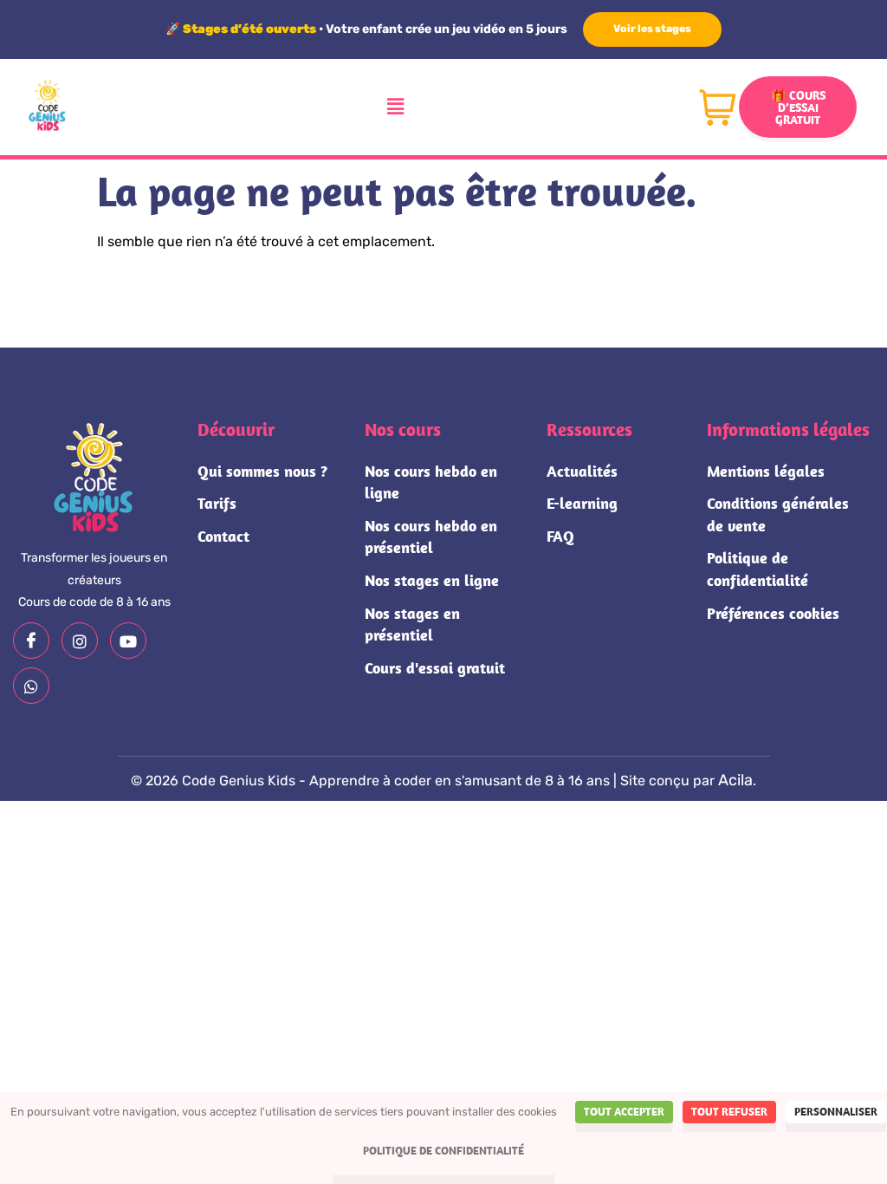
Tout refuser (729, 1111)
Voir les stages (652, 29)
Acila (735, 780)
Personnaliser (835, 1111)
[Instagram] (80, 640)
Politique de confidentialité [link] (443, 1150)
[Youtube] (128, 640)
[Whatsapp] (31, 685)
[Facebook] (31, 640)
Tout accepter (624, 1111)
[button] (396, 106)
